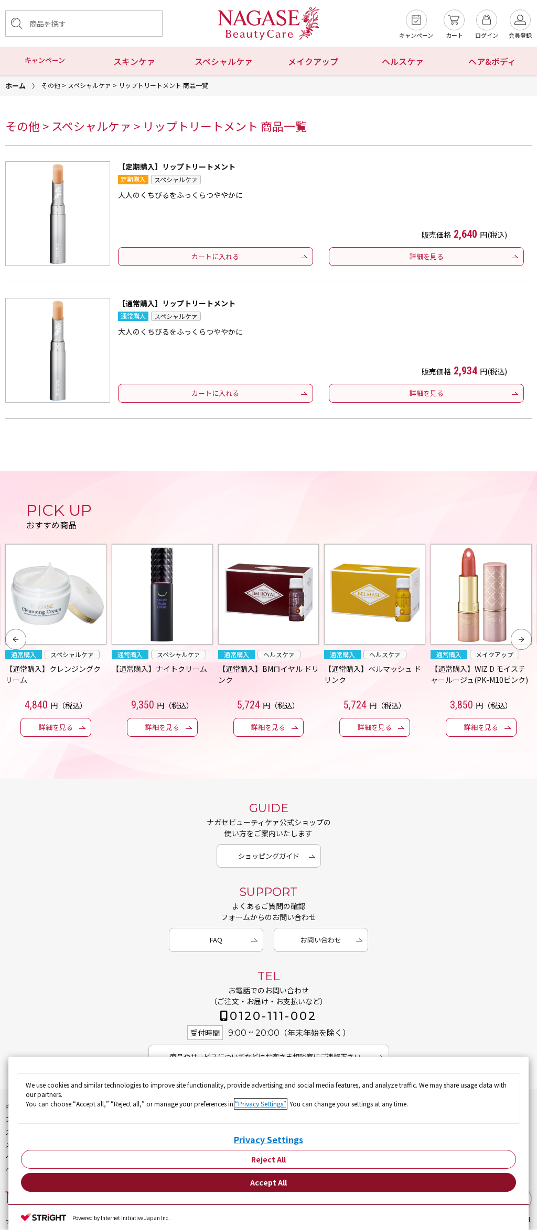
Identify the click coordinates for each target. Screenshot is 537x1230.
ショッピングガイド (268, 856)
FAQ (216, 940)
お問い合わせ (320, 940)
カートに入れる (215, 256)
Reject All (268, 1159)
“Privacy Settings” (260, 1103)
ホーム (15, 86)
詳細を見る (427, 256)
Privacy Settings (268, 1139)
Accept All (268, 1182)
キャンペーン (45, 60)
